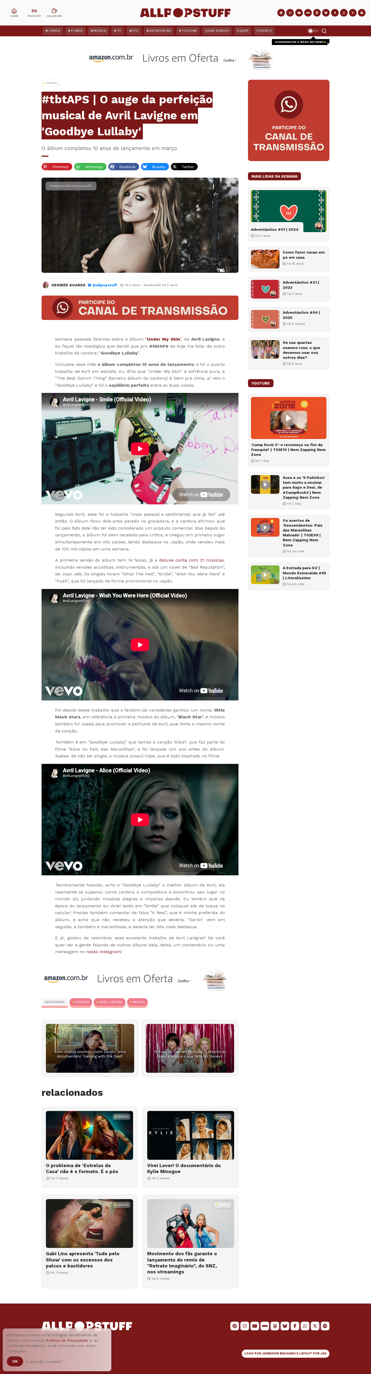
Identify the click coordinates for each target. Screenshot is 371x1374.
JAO (323, 1353)
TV (119, 31)
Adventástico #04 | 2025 (301, 314)
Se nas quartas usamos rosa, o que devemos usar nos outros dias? (301, 350)
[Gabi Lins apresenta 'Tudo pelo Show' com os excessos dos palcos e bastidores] (89, 1223)
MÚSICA (139, 1002)
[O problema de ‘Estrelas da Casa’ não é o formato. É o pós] (89, 1135)
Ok (15, 1361)
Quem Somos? (217, 31)
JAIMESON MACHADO (279, 1353)
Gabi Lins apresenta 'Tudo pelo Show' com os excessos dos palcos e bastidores (83, 1259)
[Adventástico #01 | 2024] (288, 211)
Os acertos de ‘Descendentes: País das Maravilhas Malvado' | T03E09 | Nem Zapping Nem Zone (302, 532)
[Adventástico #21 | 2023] (265, 289)
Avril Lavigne (111, 1002)
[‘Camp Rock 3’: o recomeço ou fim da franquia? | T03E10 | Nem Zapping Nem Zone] (288, 418)
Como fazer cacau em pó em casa (304, 254)
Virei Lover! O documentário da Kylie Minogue (184, 1168)
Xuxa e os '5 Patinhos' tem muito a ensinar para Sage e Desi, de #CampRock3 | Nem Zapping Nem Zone (304, 487)
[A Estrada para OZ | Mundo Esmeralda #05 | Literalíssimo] (265, 574)
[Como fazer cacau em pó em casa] (265, 259)
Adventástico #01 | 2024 (274, 229)
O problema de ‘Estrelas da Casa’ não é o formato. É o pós (82, 1168)
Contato (264, 31)
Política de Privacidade (67, 1340)
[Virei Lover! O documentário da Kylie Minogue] (190, 1135)
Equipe (243, 31)
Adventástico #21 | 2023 (301, 284)
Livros (54, 31)
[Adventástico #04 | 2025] (265, 319)
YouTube (189, 31)
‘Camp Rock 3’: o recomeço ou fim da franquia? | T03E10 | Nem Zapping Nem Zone (288, 450)
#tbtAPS (82, 1002)
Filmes (77, 31)
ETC (135, 31)
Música (100, 31)
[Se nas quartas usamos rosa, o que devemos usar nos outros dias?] (265, 349)
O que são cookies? (44, 1361)
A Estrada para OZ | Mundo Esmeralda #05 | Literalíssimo (304, 573)
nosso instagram (103, 951)
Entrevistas (160, 31)
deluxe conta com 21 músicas (191, 560)
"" (163, 339)
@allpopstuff (104, 285)
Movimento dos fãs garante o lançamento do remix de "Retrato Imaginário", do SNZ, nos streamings (182, 1262)
